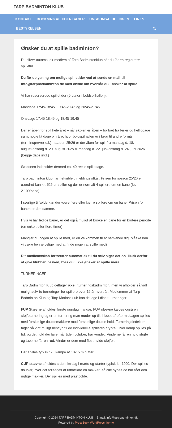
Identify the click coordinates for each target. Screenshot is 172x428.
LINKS (139, 19)
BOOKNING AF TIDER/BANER (61, 19)
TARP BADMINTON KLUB (39, 6)
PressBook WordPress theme (94, 422)
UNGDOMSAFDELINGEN (109, 19)
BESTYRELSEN (29, 28)
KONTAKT (23, 19)
